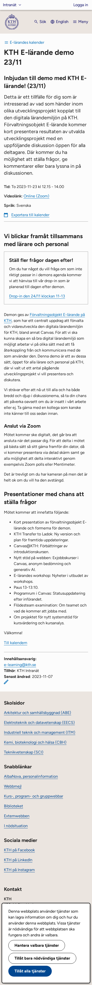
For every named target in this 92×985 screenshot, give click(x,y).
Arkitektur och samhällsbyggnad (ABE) (37, 712)
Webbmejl (13, 786)
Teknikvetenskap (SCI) (23, 752)
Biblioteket (13, 806)
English (62, 21)
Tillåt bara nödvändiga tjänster (42, 958)
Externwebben (16, 816)
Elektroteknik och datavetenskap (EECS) (39, 722)
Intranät (9, 4)
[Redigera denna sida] (6, 682)
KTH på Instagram (19, 869)
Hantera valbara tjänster (36, 945)
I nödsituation (16, 825)
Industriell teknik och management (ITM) (39, 732)
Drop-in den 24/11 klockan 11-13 (37, 296)
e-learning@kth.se (20, 664)
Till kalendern (15, 642)
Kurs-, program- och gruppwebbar (33, 796)
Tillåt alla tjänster (30, 971)
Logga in (80, 4)
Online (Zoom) (36, 196)
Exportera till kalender (30, 214)
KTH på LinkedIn (18, 860)
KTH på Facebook (19, 850)
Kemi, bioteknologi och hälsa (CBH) (35, 742)
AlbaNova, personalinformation (31, 776)
